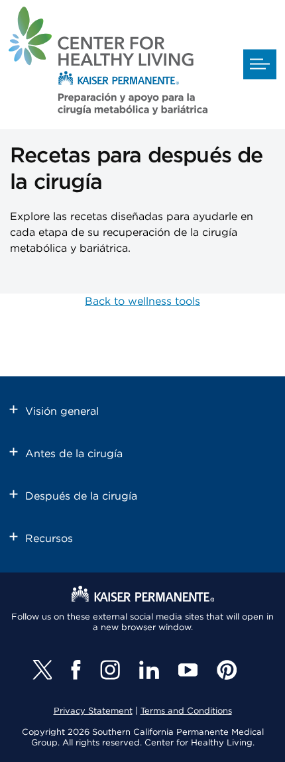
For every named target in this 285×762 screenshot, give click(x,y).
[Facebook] (76, 670)
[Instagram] (110, 670)
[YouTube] (188, 670)
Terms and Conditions (186, 711)
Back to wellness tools (142, 301)
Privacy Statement (93, 711)
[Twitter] (42, 670)
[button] (259, 65)
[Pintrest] (227, 670)
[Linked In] (149, 670)
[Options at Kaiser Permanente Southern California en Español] (108, 63)
